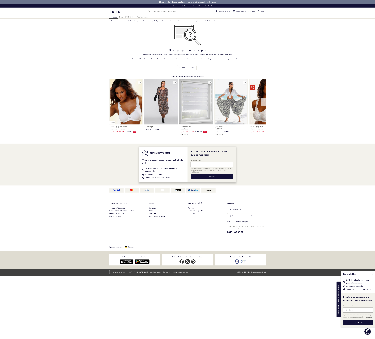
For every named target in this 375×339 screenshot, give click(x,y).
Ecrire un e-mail (241, 210)
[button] (263, 102)
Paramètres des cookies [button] (180, 272)
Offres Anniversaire (142, 17)
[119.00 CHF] (161, 101)
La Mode (114, 17)
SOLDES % (129, 17)
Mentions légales (155, 272)
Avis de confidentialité (141, 272)
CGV (130, 272)
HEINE (151, 203)
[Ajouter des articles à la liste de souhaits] (140, 82)
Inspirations (198, 21)
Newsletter (153, 208)
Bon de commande (116, 216)
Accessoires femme (185, 21)
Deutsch (131, 247)
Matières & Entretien (116, 213)
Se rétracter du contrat (118, 272)
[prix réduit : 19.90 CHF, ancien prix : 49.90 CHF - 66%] (196, 101)
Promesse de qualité (195, 211)
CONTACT (231, 203)
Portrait (191, 208)
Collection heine (210, 21)
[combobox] (168, 11)
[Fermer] (373, 273)
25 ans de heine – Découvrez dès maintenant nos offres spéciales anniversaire (187, 2)
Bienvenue (152, 211)
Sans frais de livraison (157, 216)
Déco (121, 17)
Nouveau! (114, 21)
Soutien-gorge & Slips (151, 21)
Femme (122, 21)
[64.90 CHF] (231, 101)
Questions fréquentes (117, 208)
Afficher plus (368, 317)
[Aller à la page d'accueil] (116, 11)
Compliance (166, 272)
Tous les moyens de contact (242, 216)
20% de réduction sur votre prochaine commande (339, 300)
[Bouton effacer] (179, 11)
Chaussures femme (168, 21)
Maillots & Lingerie (134, 21)
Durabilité (191, 213)
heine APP (152, 213)
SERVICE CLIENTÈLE (118, 203)
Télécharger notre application (134, 257)
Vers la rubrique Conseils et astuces (122, 211)
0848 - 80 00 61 (235, 232)
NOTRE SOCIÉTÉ (195, 203)
